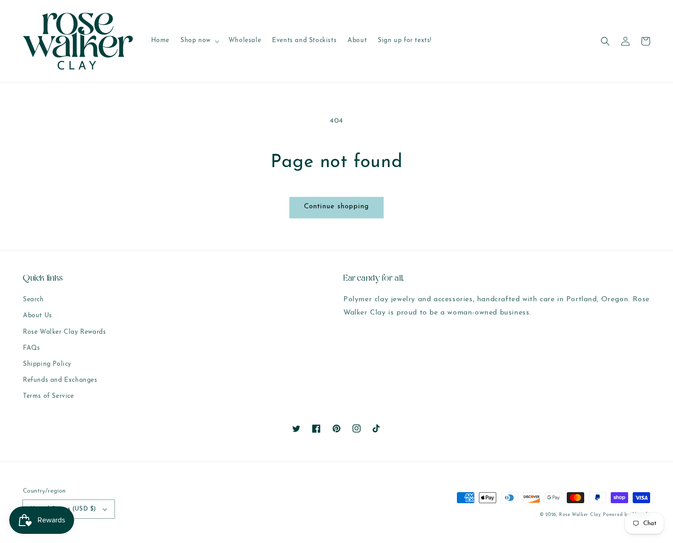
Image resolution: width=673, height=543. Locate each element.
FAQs (31, 348)
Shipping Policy (47, 364)
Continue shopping (336, 206)
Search (33, 299)
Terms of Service (48, 396)
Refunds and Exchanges (60, 380)
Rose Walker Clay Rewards (64, 332)
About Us (37, 315)
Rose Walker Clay (580, 514)
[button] (605, 41)
